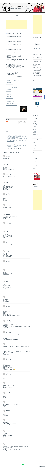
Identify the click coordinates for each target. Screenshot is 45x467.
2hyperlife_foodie (37, 47)
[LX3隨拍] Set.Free (8, 96)
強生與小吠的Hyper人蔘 (37, 48)
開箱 (37, 115)
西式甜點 (33, 158)
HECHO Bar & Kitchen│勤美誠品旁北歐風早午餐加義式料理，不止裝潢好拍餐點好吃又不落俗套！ (37, 83)
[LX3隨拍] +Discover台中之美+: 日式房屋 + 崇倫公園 (12, 80)
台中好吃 (33, 161)
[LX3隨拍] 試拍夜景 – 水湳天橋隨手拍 (10, 101)
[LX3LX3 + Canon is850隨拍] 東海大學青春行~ (12, 87)
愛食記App (38, 106)
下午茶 (33, 149)
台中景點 (33, 164)
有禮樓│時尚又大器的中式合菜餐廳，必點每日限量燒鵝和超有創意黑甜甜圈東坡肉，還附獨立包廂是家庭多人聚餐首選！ (37, 55)
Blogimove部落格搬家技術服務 (41, 466)
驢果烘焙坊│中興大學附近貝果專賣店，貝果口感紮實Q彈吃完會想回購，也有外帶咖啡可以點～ (37, 58)
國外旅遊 (27, 1)
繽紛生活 (31, 1)
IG (36, 1)
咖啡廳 (33, 152)
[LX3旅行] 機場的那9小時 (9, 89)
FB (34, 1)
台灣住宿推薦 (23, 1)
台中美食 (14, 1)
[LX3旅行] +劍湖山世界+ (6, 456)
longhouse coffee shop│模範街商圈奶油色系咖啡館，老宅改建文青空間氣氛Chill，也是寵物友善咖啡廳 (37, 65)
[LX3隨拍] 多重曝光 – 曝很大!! (9, 84)
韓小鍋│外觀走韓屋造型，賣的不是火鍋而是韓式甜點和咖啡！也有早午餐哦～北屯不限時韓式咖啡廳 (37, 80)
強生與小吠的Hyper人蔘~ (22, 7)
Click (44, 97)
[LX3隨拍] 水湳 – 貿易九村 (9, 82)
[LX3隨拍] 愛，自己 (8, 94)
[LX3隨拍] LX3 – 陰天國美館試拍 (10, 103)
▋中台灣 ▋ (16, 15)
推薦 (33, 142)
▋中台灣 (20, 148)
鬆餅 (33, 155)
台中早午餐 (34, 148)
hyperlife (12, 148)
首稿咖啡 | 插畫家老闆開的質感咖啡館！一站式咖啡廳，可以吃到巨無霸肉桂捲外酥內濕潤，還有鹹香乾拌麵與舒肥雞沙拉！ (37, 73)
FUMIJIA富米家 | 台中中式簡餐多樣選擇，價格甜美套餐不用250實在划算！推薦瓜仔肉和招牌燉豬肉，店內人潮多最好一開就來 (37, 67)
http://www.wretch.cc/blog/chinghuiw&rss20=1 (12, 339)
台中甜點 (33, 165)
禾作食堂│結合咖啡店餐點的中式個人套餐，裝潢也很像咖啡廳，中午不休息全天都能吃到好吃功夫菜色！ (37, 70)
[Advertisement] (16, 24)
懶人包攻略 (10, 1)
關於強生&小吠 (6, 1)
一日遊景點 (18, 1)
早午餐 (33, 145)
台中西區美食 (34, 168)
